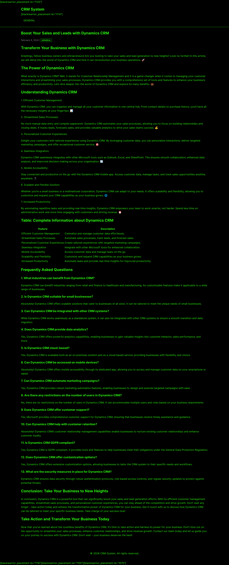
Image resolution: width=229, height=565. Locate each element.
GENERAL (29, 20)
